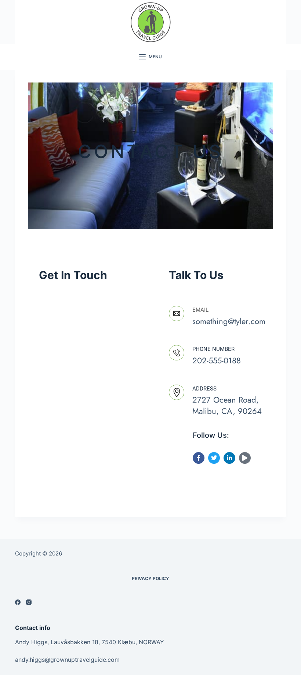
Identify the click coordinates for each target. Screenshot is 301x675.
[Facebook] (18, 602)
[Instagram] (29, 602)
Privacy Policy (150, 578)
